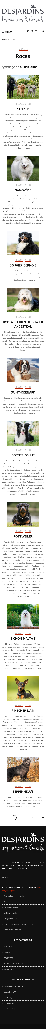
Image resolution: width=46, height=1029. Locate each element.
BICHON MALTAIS (23, 639)
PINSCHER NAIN (23, 711)
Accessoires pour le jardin (14, 896)
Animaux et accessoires (13, 902)
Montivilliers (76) (10, 992)
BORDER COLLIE (23, 455)
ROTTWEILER (23, 536)
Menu (8, 31)
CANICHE (23, 109)
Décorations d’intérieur (12, 930)
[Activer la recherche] (43, 31)
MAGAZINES (9, 969)
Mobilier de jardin (10, 913)
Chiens (28, 104)
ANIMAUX (19, 104)
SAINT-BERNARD (23, 392)
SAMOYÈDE (23, 190)
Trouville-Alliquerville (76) (13, 986)
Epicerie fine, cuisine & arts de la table (18, 924)
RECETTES (8, 958)
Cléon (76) (8, 998)
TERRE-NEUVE (23, 792)
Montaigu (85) (9, 1009)
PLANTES (8, 947)
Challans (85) (9, 1003)
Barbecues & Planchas (12, 907)
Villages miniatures (11, 919)
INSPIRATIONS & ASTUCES (15, 964)
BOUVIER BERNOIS (23, 265)
